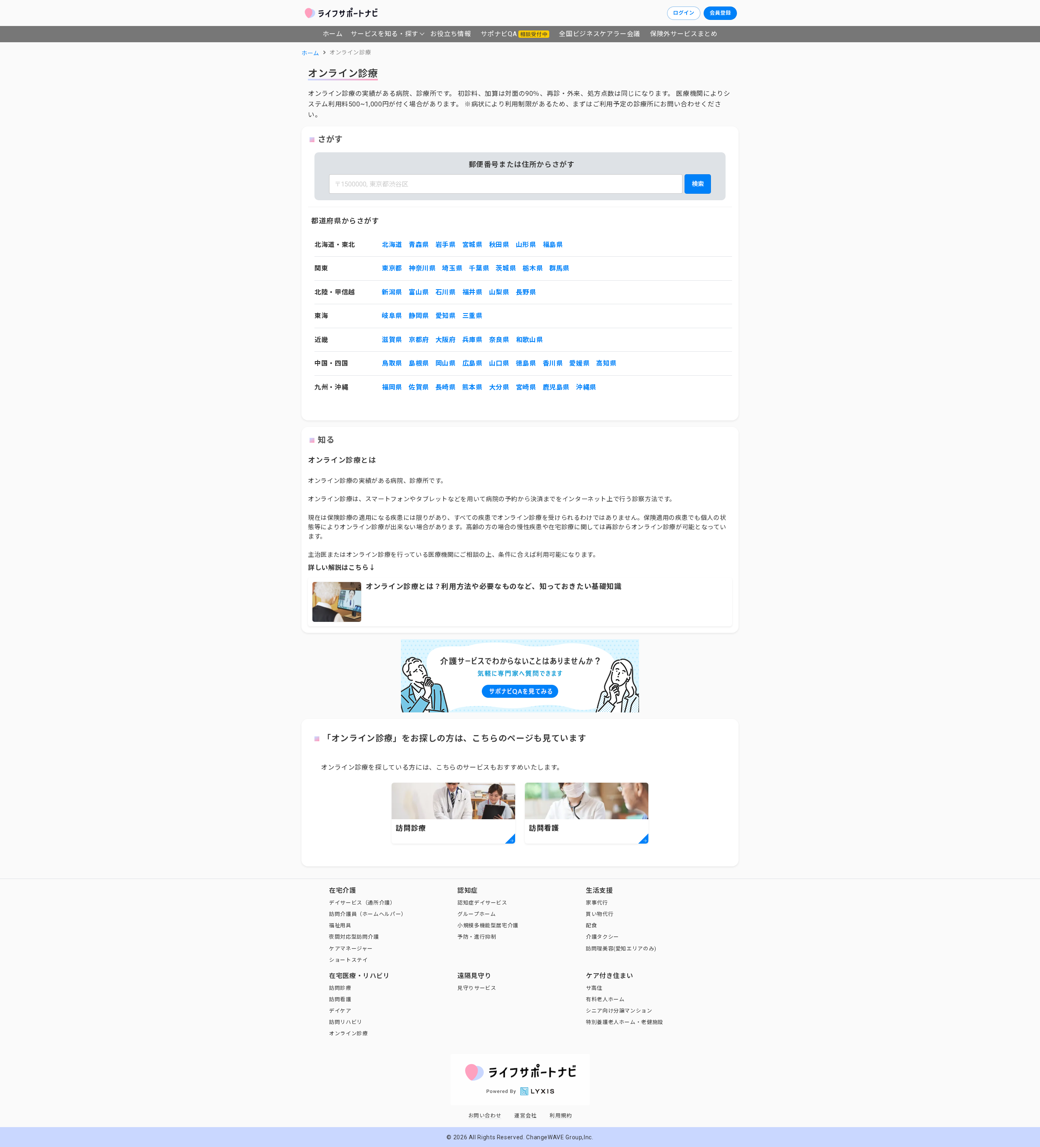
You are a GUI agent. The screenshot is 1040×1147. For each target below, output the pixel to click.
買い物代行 (599, 914)
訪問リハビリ (345, 1022)
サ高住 (594, 988)
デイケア (340, 1011)
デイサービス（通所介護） (362, 903)
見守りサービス (476, 988)
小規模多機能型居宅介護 (487, 925)
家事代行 (597, 903)
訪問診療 (340, 988)
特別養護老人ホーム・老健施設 (624, 1022)
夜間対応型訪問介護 (354, 937)
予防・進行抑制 (476, 937)
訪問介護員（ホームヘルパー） (368, 914)
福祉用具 (340, 925)
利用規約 (561, 1115)
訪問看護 (340, 999)
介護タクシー (602, 937)
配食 (591, 925)
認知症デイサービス (482, 903)
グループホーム (476, 914)
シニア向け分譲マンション (619, 1011)
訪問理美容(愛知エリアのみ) (621, 949)
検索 (698, 184)
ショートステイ (348, 960)
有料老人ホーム (605, 999)
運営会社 (525, 1115)
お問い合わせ (485, 1115)
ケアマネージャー (351, 949)
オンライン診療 (348, 1033)
